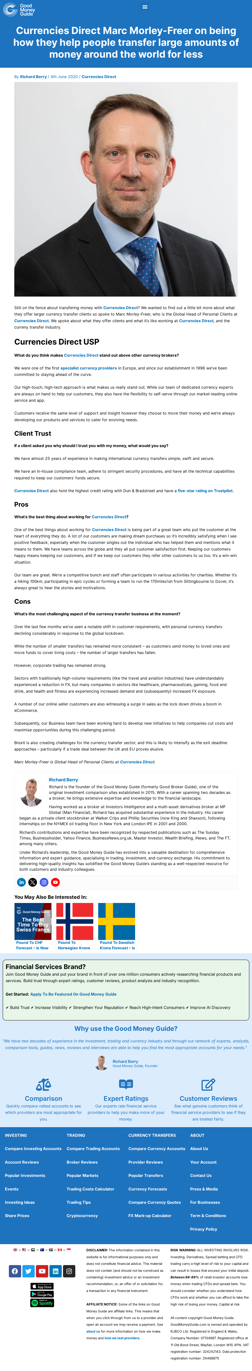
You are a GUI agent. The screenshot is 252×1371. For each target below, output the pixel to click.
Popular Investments (25, 1175)
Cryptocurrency (82, 1215)
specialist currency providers (89, 368)
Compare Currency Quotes (154, 1202)
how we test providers (122, 1338)
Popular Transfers (145, 1175)
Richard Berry (125, 1061)
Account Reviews (22, 1162)
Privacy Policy (203, 1229)
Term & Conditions (208, 1215)
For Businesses (205, 1202)
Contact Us (201, 1175)
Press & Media (204, 1189)
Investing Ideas (20, 1202)
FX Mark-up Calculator (150, 1215)
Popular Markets (82, 1175)
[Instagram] (44, 882)
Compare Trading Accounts (93, 1148)
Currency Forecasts (147, 1189)
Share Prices (17, 1215)
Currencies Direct (99, 76)
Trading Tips (79, 1202)
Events (11, 1189)
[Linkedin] (21, 882)
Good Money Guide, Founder (135, 1066)
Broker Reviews (82, 1162)
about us (93, 1331)
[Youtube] (55, 882)
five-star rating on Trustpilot (205, 490)
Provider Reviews (145, 1162)
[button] (145, 6)
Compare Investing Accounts (33, 1148)
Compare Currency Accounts (156, 1148)
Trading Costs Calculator (90, 1189)
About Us (199, 1148)
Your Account (203, 1162)
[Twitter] (32, 882)
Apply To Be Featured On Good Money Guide (73, 994)
